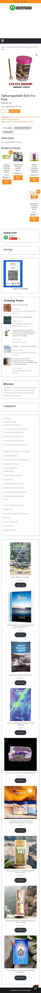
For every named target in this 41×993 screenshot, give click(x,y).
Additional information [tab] (22, 128)
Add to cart (15, 111)
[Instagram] (21, 1)
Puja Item (15, 119)
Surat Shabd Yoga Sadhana (22, 317)
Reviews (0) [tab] (8, 132)
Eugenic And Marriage (20, 305)
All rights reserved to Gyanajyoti (20, 990)
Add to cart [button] (6, 181)
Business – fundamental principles (24, 346)
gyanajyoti (8, 121)
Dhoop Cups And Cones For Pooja (21, 117)
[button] (36, 55)
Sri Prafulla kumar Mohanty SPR (25, 311)
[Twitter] (18, 1)
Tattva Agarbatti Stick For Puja (23, 121)
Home (3, 47)
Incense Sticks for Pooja (13, 47)
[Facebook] (15, 1)
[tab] (2, 41)
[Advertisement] (20, 26)
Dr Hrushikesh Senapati (22, 371)
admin (16, 342)
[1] (35, 988)
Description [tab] (8, 128)
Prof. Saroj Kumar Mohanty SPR (25, 353)
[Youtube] (25, 1)
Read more (20, 880)
